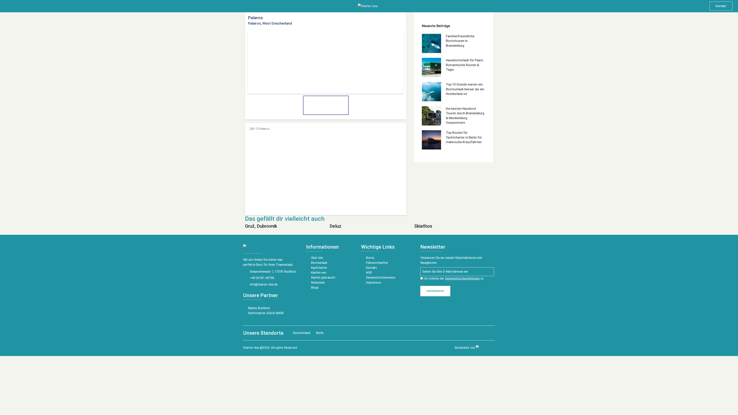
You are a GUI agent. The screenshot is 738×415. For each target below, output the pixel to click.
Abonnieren (435, 291)
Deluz (335, 226)
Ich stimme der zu (453, 278)
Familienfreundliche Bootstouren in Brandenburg (460, 40)
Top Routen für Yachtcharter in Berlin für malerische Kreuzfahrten (464, 137)
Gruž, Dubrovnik (261, 226)
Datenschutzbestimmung (462, 278)
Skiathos (423, 226)
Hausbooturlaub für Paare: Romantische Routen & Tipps (465, 64)
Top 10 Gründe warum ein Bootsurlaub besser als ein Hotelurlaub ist (465, 89)
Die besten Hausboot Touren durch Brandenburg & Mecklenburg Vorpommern (465, 116)
